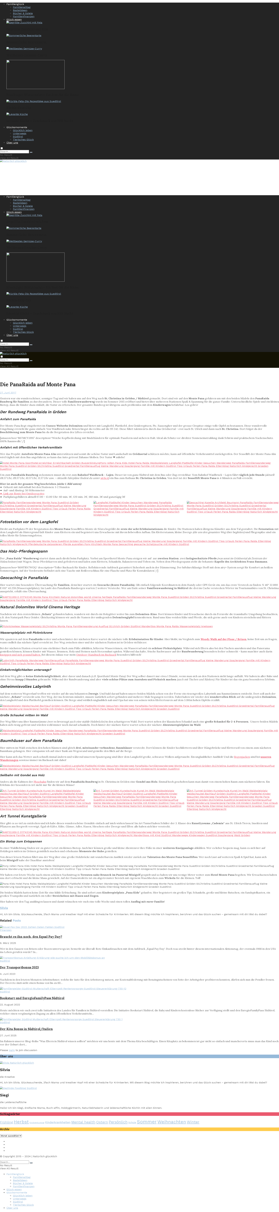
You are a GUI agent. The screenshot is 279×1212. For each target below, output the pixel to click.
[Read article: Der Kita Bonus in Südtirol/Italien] (139, 1019)
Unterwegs (19, 133)
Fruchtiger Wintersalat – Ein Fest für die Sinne (42, 95)
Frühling (6, 1122)
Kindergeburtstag (37, 1123)
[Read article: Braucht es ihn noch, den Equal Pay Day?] (139, 927)
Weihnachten (171, 1121)
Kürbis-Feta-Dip (18, 108)
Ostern (102, 1122)
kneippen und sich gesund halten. (20, 654)
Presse (10, 1147)
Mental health (83, 1122)
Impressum (13, 1141)
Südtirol (18, 136)
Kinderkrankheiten (58, 1122)
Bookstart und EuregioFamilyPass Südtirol (32, 998)
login (12, 1050)
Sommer (147, 1121)
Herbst (21, 1121)
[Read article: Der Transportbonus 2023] (139, 957)
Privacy (10, 1144)
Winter (193, 1122)
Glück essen (14, 19)
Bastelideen (20, 10)
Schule (132, 1122)
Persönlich (118, 1122)
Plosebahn (40, 781)
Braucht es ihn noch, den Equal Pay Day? (31, 937)
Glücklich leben (22, 130)
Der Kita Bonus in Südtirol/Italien (26, 1029)
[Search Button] (31, 152)
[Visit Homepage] (13, 161)
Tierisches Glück (23, 139)
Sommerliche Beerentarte (26, 42)
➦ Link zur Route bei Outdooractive (22, 493)
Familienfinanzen (23, 16)
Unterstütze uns (16, 1150)
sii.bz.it (104, 478)
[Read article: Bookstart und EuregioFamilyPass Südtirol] (139, 988)
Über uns (12, 142)
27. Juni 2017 (8, 392)
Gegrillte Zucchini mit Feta (27, 29)
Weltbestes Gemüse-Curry (26, 55)
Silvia (4, 908)
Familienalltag (22, 7)
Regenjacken (242, 756)
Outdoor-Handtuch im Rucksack (96, 654)
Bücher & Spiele (23, 13)
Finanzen (5, 930)
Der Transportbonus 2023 (19, 967)
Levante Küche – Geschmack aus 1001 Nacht (39, 121)
